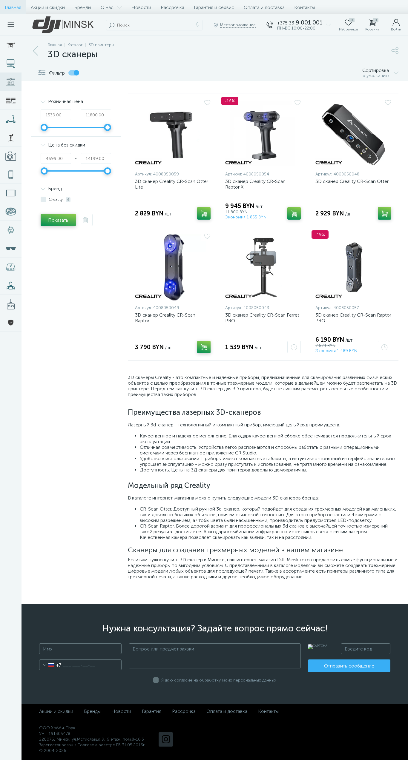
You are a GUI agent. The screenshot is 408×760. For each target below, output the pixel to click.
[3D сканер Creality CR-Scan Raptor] (173, 267)
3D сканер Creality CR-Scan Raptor (165, 317)
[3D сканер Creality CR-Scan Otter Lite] (173, 134)
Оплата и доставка (264, 7)
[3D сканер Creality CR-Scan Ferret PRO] (263, 267)
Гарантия (151, 711)
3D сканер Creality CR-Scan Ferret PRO (262, 317)
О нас (107, 7)
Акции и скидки (48, 7)
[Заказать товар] (294, 347)
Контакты (304, 7)
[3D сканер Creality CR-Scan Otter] (353, 134)
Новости (141, 7)
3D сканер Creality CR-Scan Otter (352, 181)
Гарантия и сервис (214, 7)
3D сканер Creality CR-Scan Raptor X (255, 184)
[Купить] (204, 213)
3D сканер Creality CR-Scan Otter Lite (171, 184)
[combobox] (50, 665)
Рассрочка (172, 7)
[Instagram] (166, 739)
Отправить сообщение (349, 666)
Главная (13, 7)
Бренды (82, 7)
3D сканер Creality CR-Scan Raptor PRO (353, 317)
